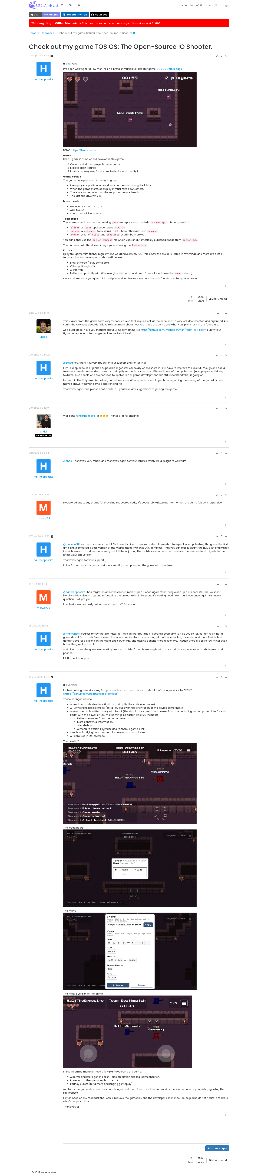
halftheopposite (43, 79)
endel (43, 431)
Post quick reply (217, 1148)
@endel (67, 461)
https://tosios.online (84, 150)
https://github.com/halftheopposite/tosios (90, 694)
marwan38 (43, 518)
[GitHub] (99, 14)
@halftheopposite (87, 416)
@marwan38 (71, 544)
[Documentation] (75, 14)
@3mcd (68, 362)
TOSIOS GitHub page (169, 69)
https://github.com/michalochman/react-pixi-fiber (173, 330)
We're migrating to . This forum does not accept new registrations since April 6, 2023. (96, 23)
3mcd (43, 337)
